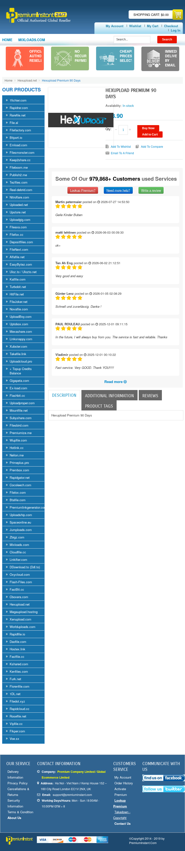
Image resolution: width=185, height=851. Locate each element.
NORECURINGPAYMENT (83, 56)
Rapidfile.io (17, 634)
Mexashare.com (21, 331)
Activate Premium (120, 792)
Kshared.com (19, 664)
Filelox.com (18, 492)
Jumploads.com (21, 529)
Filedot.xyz (17, 701)
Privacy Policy (17, 783)
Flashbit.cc (17, 395)
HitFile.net (17, 294)
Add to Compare (152, 146)
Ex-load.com (18, 388)
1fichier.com (18, 100)
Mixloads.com (19, 544)
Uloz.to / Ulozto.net (23, 271)
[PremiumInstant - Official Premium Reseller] (48, 15)
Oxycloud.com (20, 574)
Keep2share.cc (20, 160)
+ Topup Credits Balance (21, 370)
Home (7, 40)
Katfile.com (18, 279)
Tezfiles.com (18, 182)
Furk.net (15, 679)
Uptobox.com (19, 324)
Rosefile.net (18, 716)
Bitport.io (16, 137)
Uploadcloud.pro (21, 361)
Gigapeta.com (19, 380)
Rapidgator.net (20, 477)
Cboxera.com (19, 597)
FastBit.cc (17, 589)
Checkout (171, 26)
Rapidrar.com (19, 107)
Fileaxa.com (18, 227)
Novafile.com (19, 309)
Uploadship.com (21, 514)
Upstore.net (18, 212)
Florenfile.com (19, 686)
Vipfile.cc (16, 723)
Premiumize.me (21, 432)
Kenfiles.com (19, 671)
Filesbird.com (19, 425)
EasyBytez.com (21, 264)
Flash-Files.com (21, 582)
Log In (175, 30)
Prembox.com (19, 470)
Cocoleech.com (20, 485)
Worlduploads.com (22, 626)
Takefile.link (18, 354)
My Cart (152, 26)
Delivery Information (15, 774)
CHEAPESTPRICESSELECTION (129, 56)
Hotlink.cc (17, 447)
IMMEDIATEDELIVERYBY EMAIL (174, 58)
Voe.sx (14, 738)
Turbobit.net (18, 286)
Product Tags (99, 406)
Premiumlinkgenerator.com (28, 507)
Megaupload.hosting (24, 611)
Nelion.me (17, 455)
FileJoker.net (18, 301)
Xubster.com (18, 346)
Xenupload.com (20, 619)
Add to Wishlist (121, 146)
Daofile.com (18, 641)
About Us (14, 817)
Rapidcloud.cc (19, 708)
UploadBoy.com (21, 316)
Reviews (150, 395)
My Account (114, 26)
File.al (14, 122)
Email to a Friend (122, 153)
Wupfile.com (18, 440)
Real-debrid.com (21, 189)
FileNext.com (19, 249)
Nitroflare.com (19, 197)
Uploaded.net (19, 204)
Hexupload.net (27, 80)
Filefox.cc (16, 234)
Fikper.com (17, 731)
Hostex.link (17, 649)
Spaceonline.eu (20, 522)
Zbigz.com (17, 537)
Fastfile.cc (17, 656)
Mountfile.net (19, 410)
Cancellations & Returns (18, 792)
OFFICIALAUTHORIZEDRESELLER (40, 56)
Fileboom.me (19, 167)
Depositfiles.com (21, 242)
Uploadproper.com (22, 403)
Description (64, 395)
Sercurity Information (15, 803)
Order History (123, 783)
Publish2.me (18, 175)
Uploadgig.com (20, 219)
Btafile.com (18, 500)
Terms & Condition (20, 812)
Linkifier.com (18, 559)
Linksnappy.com (21, 339)
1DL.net (15, 693)
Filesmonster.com (22, 152)
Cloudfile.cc (18, 552)
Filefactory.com (20, 130)
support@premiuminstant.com (72, 795)
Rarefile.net (18, 115)
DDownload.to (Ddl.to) (25, 567)
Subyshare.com (21, 418)
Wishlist (135, 26)
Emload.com (18, 145)
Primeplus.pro (19, 462)
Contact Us (122, 823)
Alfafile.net (17, 257)
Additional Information (109, 395)
